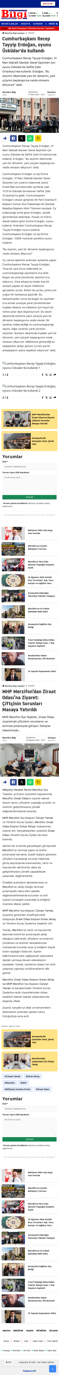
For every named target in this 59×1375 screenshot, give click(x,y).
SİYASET (31, 33)
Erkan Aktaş (27, 826)
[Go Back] (52, 1369)
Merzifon (51, 740)
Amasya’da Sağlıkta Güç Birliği (39, 626)
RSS (10, 1362)
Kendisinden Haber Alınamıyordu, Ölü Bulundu (41, 657)
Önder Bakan (38, 1350)
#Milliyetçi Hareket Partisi (17, 1089)
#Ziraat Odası (42, 1089)
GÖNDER (29, 497)
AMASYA (25, 24)
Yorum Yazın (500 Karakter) (15, 472)
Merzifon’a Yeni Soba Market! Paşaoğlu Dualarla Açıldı (41, 564)
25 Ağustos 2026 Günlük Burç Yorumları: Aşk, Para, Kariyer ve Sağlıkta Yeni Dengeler (41, 580)
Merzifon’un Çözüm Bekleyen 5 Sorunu (37, 547)
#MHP (23, 1082)
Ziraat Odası (21, 798)
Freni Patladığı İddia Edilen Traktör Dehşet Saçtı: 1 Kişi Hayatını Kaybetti (41, 643)
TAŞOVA (29, 1330)
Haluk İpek (51, 1350)
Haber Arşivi (38, 1341)
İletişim (16, 1341)
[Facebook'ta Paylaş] (13, 138)
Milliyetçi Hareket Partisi (17, 789)
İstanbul (51, 92)
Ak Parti (26, 1350)
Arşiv (26, 1341)
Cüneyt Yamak (44, 817)
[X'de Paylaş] (21, 138)
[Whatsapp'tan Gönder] (30, 138)
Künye (6, 1341)
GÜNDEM (38, 24)
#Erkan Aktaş (32, 1076)
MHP (5, 817)
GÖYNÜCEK (41, 1330)
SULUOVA (53, 1330)
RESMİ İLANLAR (9, 24)
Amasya (52, 737)
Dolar (32, 13)
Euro (46, 13)
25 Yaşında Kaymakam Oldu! (42, 671)
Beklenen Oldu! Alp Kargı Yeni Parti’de (40, 532)
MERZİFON (18, 1330)
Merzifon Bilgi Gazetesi (14, 33)
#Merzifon (10, 1082)
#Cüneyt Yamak (12, 1076)
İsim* (5, 461)
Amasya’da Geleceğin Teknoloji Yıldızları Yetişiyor (41, 594)
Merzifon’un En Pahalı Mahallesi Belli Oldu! (38, 610)
